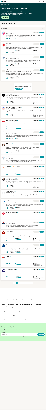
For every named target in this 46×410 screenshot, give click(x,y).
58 (29, 282)
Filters (13, 25)
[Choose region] (39, 2)
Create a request (5, 17)
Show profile (36, 32)
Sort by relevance (34, 25)
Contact (41, 32)
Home (2, 4)
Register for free (19, 88)
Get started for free (4, 332)
